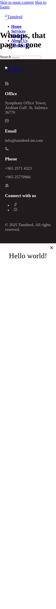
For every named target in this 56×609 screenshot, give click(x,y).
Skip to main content (17, 2)
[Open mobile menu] (6, 19)
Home (16, 26)
